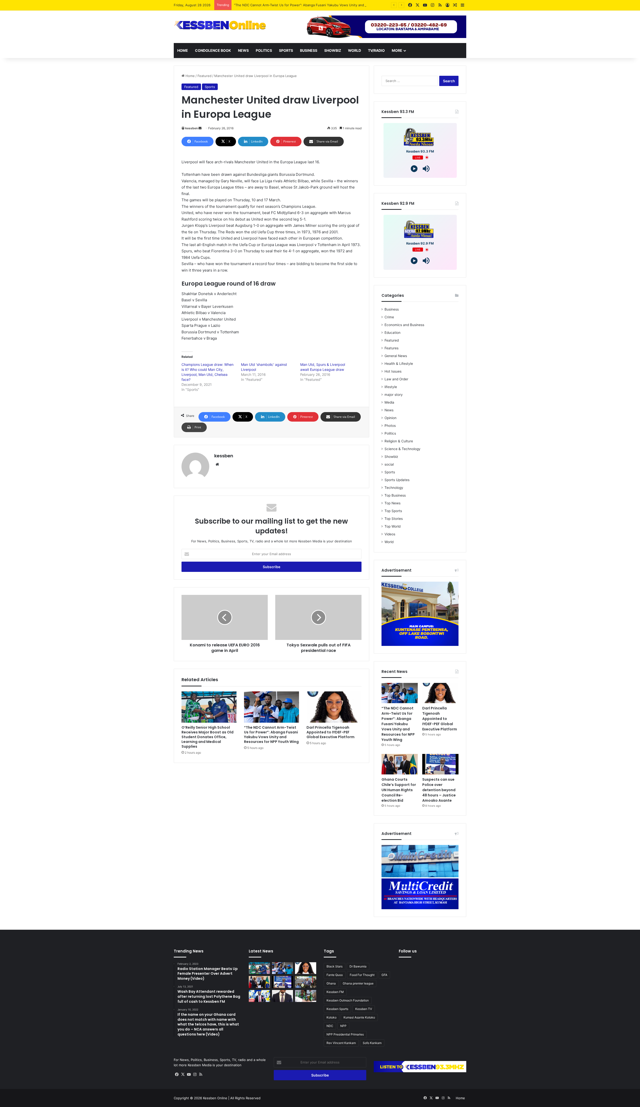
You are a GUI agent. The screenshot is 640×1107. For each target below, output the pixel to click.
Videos (389, 534)
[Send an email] (200, 128)
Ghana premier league (358, 983)
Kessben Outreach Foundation (347, 1000)
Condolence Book (213, 50)
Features (391, 348)
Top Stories (393, 519)
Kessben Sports (337, 1009)
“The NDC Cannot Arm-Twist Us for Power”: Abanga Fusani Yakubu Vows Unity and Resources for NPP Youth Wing (324, 5)
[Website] (217, 464)
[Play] (414, 169)
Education (392, 333)
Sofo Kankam (372, 1043)
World (354, 50)
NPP (343, 1026)
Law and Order (396, 379)
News (243, 50)
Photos (390, 426)
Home (182, 50)
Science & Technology (402, 449)
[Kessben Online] (220, 25)
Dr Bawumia (358, 966)
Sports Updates (397, 480)
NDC (329, 1026)
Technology (393, 488)
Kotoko (331, 1017)
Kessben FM (335, 992)
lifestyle (390, 387)
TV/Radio (376, 50)
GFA (384, 975)
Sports (286, 50)
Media (389, 402)
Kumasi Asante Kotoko (359, 1017)
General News (395, 356)
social (389, 464)
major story (393, 395)
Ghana (331, 983)
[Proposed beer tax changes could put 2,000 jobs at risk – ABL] (305, 996)
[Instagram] (195, 1074)
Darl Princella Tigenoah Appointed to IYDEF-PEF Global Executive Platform (330, 732)
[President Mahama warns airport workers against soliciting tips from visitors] (305, 982)
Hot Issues (393, 371)
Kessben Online (215, 1098)
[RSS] (201, 1074)
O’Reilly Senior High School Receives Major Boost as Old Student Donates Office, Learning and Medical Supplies (208, 737)
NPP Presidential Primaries (345, 1034)
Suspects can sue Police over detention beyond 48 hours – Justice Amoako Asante (439, 790)
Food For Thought (362, 975)
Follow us (408, 951)
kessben (191, 128)
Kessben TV (363, 1009)
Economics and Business (404, 325)
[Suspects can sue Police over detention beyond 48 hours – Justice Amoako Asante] (440, 764)
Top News (392, 503)
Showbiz (332, 50)
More (397, 50)
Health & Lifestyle (398, 364)
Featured (205, 76)
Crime (389, 317)
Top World (392, 526)
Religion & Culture (398, 441)
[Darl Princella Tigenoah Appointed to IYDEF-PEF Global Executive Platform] (334, 706)
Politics (264, 50)
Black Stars (334, 966)
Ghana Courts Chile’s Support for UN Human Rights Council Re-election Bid (399, 790)
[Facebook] (177, 1074)
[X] (183, 1074)
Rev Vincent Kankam (341, 1043)
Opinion (390, 418)
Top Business (395, 495)
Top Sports (393, 511)
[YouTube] (189, 1074)
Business (308, 50)
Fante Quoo (334, 975)
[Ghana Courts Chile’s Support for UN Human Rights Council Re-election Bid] (400, 764)
